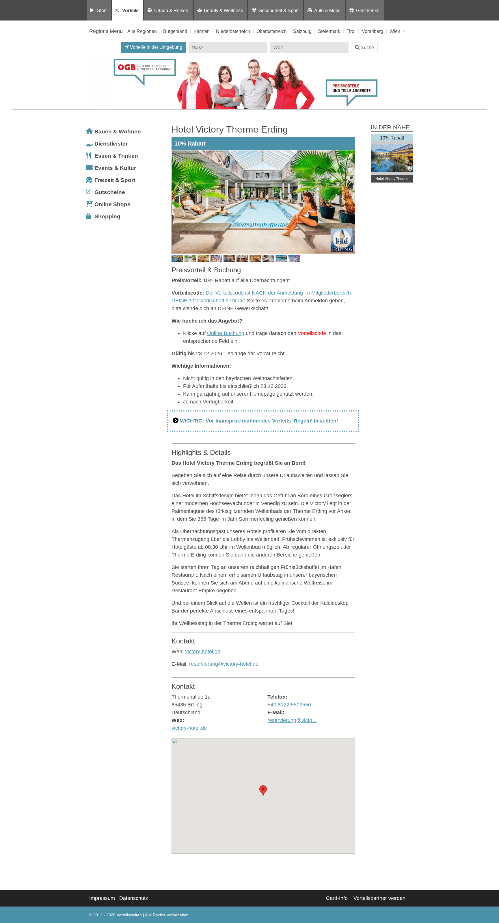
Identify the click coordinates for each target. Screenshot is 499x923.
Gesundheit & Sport (278, 10)
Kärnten (201, 31)
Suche (367, 47)
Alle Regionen (142, 31)
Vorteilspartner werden (379, 898)
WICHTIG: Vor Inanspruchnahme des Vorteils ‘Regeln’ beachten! (259, 421)
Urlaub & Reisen (171, 10)
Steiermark (329, 31)
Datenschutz (133, 898)
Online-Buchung (225, 333)
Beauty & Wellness (223, 10)
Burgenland (175, 31)
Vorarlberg (372, 31)
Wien (395, 31)
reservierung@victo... (291, 720)
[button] (263, 790)
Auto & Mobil (327, 10)
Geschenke (367, 10)
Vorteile (130, 10)
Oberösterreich (271, 31)
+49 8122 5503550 (289, 705)
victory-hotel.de (202, 651)
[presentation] (177, 202)
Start (102, 10)
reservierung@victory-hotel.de (223, 664)
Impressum (102, 898)
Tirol (351, 31)
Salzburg (302, 31)
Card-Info (337, 898)
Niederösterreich (233, 31)
